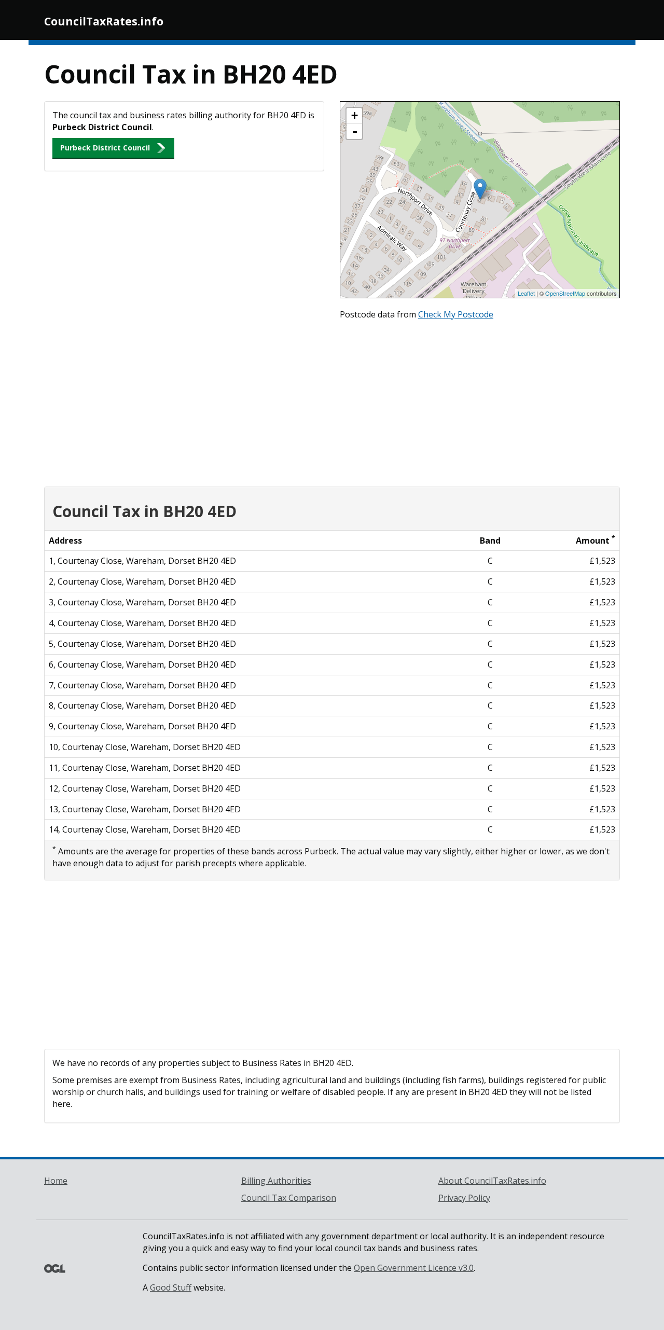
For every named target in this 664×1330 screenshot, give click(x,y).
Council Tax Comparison (288, 1197)
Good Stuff (170, 1287)
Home (55, 1180)
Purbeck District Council (105, 148)
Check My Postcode (455, 314)
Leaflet (526, 293)
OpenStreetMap (565, 293)
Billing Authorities (276, 1180)
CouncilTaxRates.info (103, 21)
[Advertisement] (332, 401)
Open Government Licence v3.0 (414, 1267)
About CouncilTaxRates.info (492, 1180)
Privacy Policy (464, 1197)
